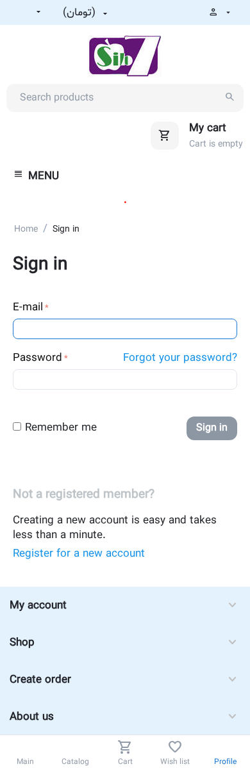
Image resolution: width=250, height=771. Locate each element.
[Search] (229, 98)
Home (26, 229)
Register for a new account (79, 553)
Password (37, 358)
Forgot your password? (180, 358)
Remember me (61, 427)
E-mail (28, 307)
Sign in (212, 428)
